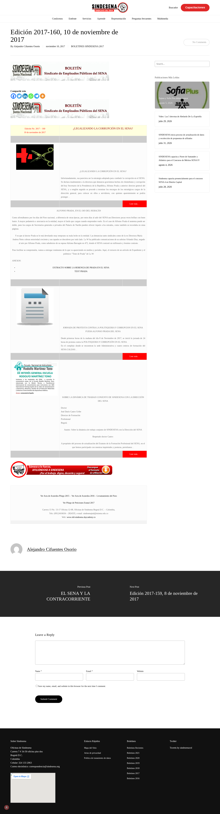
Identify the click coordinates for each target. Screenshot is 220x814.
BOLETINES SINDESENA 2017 (87, 46)
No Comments (199, 42)
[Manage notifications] (6, 807)
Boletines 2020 (133, 758)
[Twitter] (19, 96)
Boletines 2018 (133, 768)
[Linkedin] (25, 96)
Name (38, 671)
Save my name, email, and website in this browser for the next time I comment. (72, 686)
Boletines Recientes (135, 748)
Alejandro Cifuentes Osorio (27, 46)
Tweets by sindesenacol (181, 747)
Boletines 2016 (133, 778)
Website (140, 671)
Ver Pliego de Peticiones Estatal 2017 (78, 503)
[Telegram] (36, 96)
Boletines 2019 (133, 763)
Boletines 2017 (133, 773)
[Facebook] (13, 96)
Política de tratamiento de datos (97, 758)
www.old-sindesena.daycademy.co (81, 517)
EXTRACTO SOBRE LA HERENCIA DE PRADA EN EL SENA (81, 267)
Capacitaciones (195, 7)
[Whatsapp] (31, 96)
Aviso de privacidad (92, 753)
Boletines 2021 (133, 753)
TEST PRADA (81, 271)
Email (89, 671)
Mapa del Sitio (90, 748)
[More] (42, 96)
